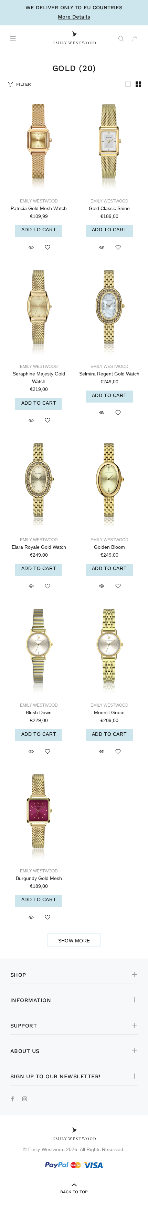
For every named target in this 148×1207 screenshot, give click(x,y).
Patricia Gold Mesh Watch (39, 208)
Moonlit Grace (109, 712)
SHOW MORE (74, 940)
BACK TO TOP (74, 1191)
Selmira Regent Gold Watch (109, 373)
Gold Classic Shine (109, 208)
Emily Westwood (39, 201)
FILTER (23, 84)
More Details (74, 17)
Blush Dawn (39, 712)
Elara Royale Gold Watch (39, 547)
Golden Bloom (109, 547)
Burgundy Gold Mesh (39, 878)
